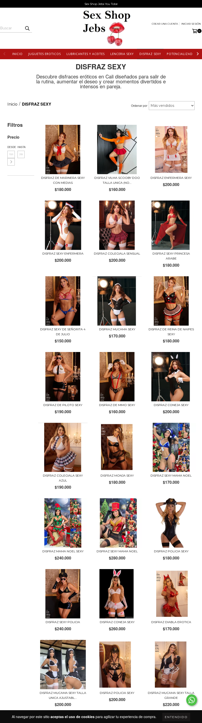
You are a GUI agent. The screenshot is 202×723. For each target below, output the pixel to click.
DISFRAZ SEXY (150, 54)
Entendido (176, 717)
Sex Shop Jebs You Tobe (101, 4)
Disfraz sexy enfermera (63, 253)
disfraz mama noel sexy (63, 551)
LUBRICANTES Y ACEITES (86, 54)
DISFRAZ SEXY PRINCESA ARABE (171, 256)
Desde (11, 147)
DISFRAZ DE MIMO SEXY (117, 405)
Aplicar (11, 162)
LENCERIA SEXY (122, 54)
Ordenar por (139, 105)
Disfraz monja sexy (117, 475)
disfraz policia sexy (117, 693)
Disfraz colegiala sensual (117, 253)
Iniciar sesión (191, 23)
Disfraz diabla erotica (171, 622)
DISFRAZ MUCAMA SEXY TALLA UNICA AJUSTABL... (63, 695)
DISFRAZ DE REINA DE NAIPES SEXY (171, 331)
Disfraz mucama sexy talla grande (171, 695)
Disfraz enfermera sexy (171, 178)
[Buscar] (27, 28)
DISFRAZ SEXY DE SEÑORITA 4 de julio (62, 331)
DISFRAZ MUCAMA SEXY (117, 329)
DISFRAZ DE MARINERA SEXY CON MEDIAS (63, 180)
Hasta (21, 147)
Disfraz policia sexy (171, 551)
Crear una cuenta (165, 23)
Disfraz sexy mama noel (171, 475)
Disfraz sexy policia (63, 622)
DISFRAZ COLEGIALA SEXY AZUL (63, 478)
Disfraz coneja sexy (171, 405)
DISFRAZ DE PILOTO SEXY (62, 405)
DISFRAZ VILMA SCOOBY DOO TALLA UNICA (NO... (117, 180)
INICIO (17, 54)
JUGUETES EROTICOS (44, 54)
